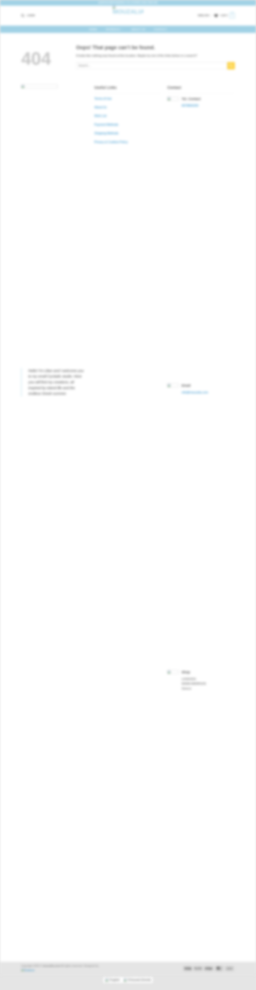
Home (93, 29)
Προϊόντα (113, 29)
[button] (22, 15)
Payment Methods (106, 124)
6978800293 (190, 105)
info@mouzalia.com (195, 392)
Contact (160, 29)
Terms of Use (103, 98)
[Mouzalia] (128, 16)
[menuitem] (112, 980)
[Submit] (231, 65)
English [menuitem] (115, 979)
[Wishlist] (216, 16)
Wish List (100, 115)
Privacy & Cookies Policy (111, 142)
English (203, 15)
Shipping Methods (106, 133)
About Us (138, 29)
